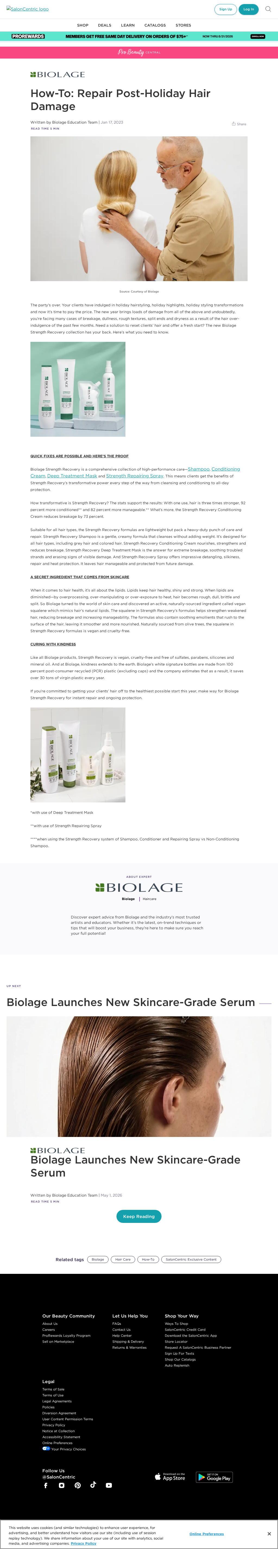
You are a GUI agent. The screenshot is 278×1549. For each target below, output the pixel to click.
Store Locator (176, 1341)
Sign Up (225, 9)
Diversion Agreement (59, 1413)
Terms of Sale (53, 1389)
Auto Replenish (177, 1365)
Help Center (122, 1335)
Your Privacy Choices (68, 1449)
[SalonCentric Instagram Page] (61, 1486)
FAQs (116, 1324)
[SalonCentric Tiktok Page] (93, 1485)
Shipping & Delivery (128, 1341)
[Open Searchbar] (268, 9)
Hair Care (123, 1259)
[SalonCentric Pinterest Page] (77, 1486)
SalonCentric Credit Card (185, 1330)
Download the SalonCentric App (191, 1335)
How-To (148, 1259)
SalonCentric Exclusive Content (191, 1259)
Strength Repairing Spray (134, 476)
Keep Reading (139, 1216)
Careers (48, 1330)
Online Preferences (57, 1443)
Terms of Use (53, 1395)
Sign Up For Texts (179, 1353)
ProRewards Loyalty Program (66, 1335)
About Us (50, 1324)
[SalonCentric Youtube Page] (109, 1486)
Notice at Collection (58, 1431)
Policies (48, 1407)
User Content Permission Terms (67, 1419)
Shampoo (199, 469)
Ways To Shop (176, 1324)
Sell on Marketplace (58, 1341)
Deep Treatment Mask (72, 476)
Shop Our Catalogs (180, 1359)
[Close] (269, 1534)
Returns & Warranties (129, 1347)
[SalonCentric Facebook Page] (45, 1486)
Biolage (98, 1259)
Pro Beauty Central (20, 50)
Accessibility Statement (61, 1437)
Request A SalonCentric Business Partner (198, 1347)
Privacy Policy (53, 1425)
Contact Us (121, 1330)
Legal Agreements (57, 1401)
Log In (249, 9)
